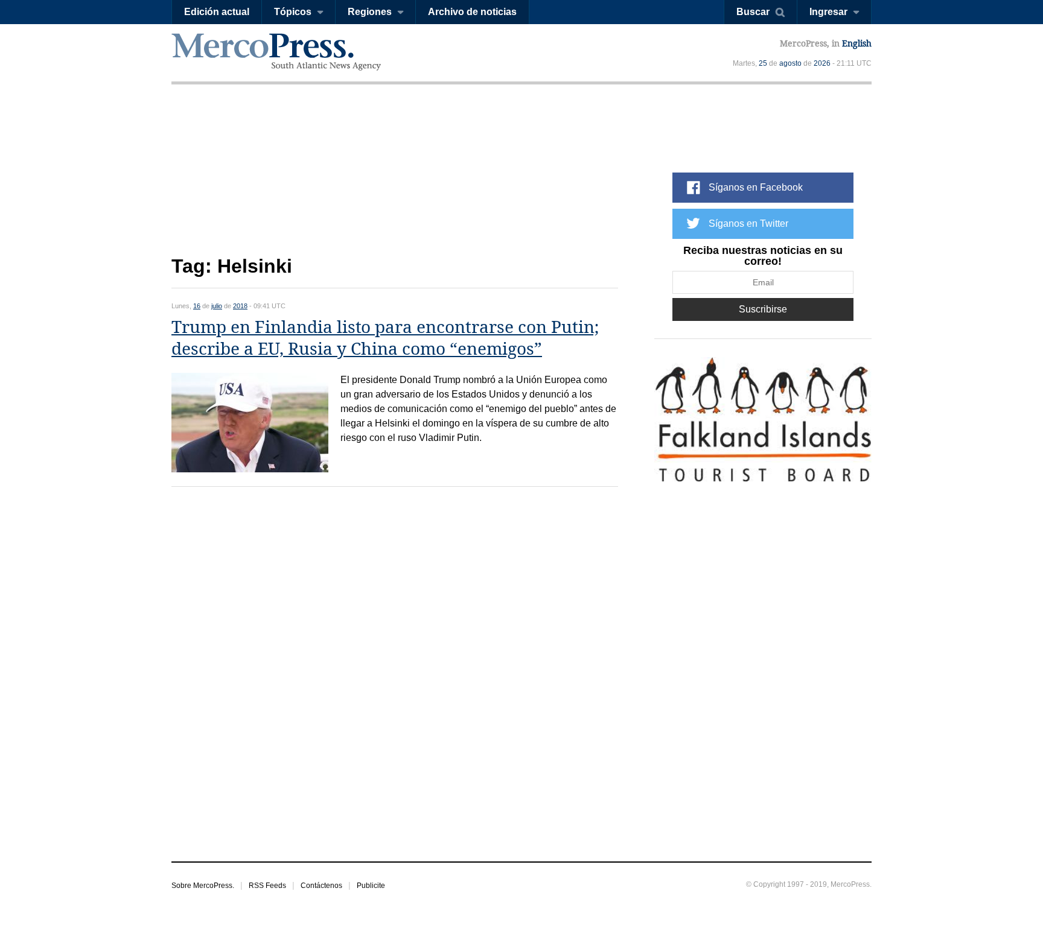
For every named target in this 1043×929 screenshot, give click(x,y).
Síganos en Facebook (756, 187)
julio (216, 305)
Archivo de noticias (472, 12)
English (857, 43)
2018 (240, 305)
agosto (790, 63)
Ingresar (828, 12)
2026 (822, 63)
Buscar (753, 12)
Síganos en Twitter (748, 223)
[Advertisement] (394, 179)
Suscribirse (763, 309)
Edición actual (216, 12)
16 (196, 305)
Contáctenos (321, 885)
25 (763, 63)
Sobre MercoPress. (202, 885)
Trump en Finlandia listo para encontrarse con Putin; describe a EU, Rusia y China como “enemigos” (385, 338)
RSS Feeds (267, 885)
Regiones (370, 12)
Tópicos (292, 12)
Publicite (371, 885)
